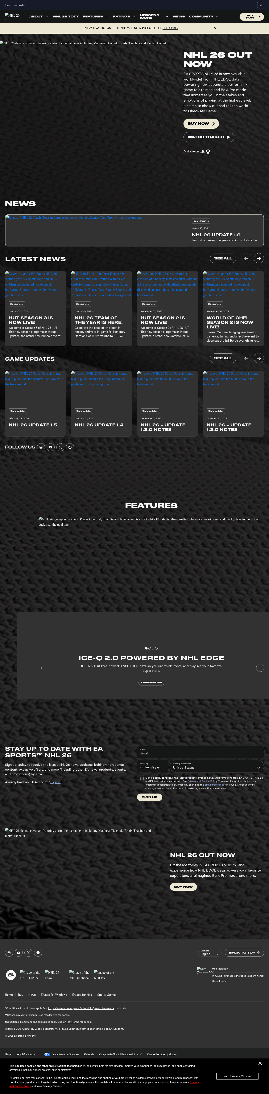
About (36, 16)
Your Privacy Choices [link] (66, 1054)
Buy (20, 995)
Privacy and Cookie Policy (202, 781)
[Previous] (246, 258)
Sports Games (106, 995)
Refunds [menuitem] (89, 1054)
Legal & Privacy (25, 1054)
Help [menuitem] (8, 1054)
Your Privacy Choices (237, 1076)
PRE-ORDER (170, 28)
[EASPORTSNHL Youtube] (51, 447)
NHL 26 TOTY (66, 16)
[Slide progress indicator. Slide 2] (153, 648)
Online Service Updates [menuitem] (162, 1054)
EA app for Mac (82, 995)
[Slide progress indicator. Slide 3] (156, 648)
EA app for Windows (54, 995)
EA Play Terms (71, 1022)
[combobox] (217, 766)
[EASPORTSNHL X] (60, 447)
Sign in (55, 782)
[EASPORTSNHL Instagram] (41, 447)
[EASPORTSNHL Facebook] (70, 447)
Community (201, 16)
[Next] (259, 258)
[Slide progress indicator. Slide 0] (146, 648)
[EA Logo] (11, 975)
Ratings (121, 16)
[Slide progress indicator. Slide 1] (149, 648)
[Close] (215, 28)
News (179, 16)
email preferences (215, 784)
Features (93, 16)
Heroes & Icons (150, 16)
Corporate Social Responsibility (118, 1054)
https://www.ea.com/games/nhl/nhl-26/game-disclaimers (81, 1008)
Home (9, 995)
